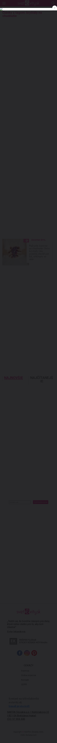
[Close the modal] (54, 8)
